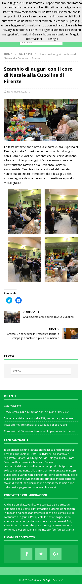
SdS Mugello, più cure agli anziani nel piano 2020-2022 (36, 412)
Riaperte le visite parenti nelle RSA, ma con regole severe (38, 418)
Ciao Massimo (12, 405)
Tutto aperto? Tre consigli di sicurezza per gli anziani (35, 424)
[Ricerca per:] (41, 371)
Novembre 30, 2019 (18, 91)
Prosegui (52, 39)
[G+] (56, 554)
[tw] (41, 554)
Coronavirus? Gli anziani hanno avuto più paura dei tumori (39, 431)
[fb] (26, 554)
